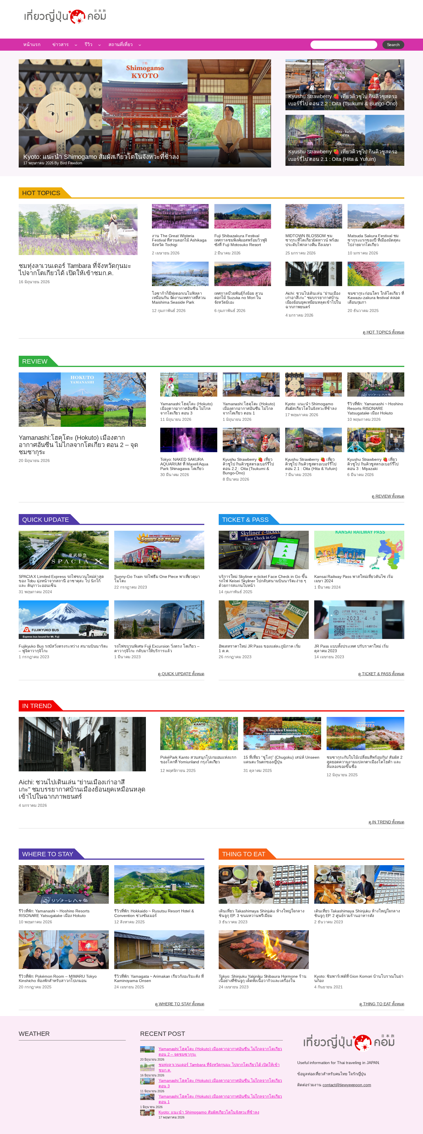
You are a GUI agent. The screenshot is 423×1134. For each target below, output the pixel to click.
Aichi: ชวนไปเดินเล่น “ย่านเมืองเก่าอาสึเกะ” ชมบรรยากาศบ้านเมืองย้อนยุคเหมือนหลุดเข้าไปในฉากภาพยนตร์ (313, 300)
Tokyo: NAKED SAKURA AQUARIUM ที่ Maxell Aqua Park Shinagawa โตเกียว (184, 464)
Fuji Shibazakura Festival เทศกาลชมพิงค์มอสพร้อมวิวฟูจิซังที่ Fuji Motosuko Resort (240, 240)
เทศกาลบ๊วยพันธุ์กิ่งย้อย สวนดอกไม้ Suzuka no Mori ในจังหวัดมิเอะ (238, 298)
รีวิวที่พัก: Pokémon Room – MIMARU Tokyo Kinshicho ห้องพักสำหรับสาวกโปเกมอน (58, 978)
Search (393, 44)
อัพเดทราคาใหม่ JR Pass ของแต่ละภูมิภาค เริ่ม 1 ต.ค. (259, 648)
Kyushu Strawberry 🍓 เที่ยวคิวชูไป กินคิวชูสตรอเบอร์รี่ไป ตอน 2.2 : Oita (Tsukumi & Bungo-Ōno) (248, 466)
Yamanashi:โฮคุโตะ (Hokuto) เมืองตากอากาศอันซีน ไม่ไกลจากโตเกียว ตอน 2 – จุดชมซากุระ (78, 445)
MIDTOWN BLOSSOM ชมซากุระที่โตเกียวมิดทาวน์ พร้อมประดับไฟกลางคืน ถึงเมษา (312, 240)
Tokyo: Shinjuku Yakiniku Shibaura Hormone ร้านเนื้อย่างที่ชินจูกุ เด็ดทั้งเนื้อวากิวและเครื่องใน (262, 978)
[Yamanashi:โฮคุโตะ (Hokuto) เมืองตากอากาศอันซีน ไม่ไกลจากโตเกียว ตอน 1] (147, 1098)
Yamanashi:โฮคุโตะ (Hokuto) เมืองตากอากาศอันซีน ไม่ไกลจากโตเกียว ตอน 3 (186, 408)
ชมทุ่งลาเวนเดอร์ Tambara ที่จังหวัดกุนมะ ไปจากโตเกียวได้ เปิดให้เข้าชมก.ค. (75, 269)
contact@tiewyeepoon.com (347, 1084)
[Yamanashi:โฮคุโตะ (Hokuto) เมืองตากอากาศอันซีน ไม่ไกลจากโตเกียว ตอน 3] (147, 1082)
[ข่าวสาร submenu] (76, 44)
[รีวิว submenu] (99, 44)
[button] (136, 162)
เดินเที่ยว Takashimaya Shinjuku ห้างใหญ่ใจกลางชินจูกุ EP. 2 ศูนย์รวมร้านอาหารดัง (357, 913)
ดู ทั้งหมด (383, 332)
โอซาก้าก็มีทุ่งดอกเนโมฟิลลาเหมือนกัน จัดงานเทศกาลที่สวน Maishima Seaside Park (179, 298)
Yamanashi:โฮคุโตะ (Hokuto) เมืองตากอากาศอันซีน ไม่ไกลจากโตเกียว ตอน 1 (249, 408)
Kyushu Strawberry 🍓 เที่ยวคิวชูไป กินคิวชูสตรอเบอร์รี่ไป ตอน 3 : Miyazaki (373, 464)
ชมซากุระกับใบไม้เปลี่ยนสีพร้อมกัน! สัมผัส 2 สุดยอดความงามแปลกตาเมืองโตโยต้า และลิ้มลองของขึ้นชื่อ (365, 762)
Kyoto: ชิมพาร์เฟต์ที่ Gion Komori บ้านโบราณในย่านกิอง (358, 978)
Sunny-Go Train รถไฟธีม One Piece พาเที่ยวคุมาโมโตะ (157, 578)
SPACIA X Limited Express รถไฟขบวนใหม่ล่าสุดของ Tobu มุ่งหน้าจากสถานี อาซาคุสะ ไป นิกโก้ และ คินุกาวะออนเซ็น (61, 581)
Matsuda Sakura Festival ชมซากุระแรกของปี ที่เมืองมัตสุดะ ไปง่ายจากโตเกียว (374, 240)
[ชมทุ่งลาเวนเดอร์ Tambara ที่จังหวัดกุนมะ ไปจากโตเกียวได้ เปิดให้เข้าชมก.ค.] (147, 1067)
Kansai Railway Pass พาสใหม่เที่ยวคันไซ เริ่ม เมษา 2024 (353, 578)
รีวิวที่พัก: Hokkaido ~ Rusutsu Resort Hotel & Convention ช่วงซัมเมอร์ (154, 913)
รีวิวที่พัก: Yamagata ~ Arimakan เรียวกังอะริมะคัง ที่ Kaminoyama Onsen (159, 978)
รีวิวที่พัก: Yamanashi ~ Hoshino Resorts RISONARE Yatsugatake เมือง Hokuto (375, 408)
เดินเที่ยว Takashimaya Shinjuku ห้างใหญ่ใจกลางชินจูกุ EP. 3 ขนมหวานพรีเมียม (261, 913)
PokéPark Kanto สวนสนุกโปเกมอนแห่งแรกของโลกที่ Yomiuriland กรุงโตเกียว (198, 759)
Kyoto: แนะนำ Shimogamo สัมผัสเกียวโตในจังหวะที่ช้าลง (311, 406)
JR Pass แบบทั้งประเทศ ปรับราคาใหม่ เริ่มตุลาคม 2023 (351, 648)
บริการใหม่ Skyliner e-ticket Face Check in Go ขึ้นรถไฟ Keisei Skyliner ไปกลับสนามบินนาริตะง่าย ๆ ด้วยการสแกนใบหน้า (263, 581)
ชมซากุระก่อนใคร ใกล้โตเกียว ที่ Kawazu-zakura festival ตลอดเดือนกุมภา (376, 298)
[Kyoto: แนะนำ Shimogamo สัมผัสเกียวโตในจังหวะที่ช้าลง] (147, 1114)
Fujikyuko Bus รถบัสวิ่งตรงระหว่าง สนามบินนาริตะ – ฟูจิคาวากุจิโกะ (63, 648)
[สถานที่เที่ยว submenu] (139, 44)
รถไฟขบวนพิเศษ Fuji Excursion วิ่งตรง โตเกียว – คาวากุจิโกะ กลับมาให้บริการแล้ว (156, 648)
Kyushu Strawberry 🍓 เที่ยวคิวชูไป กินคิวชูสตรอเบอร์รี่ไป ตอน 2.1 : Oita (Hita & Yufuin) (311, 464)
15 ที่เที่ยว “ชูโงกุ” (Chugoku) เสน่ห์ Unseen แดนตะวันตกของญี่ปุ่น (281, 759)
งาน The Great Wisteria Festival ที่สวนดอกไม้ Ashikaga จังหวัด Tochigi (179, 240)
